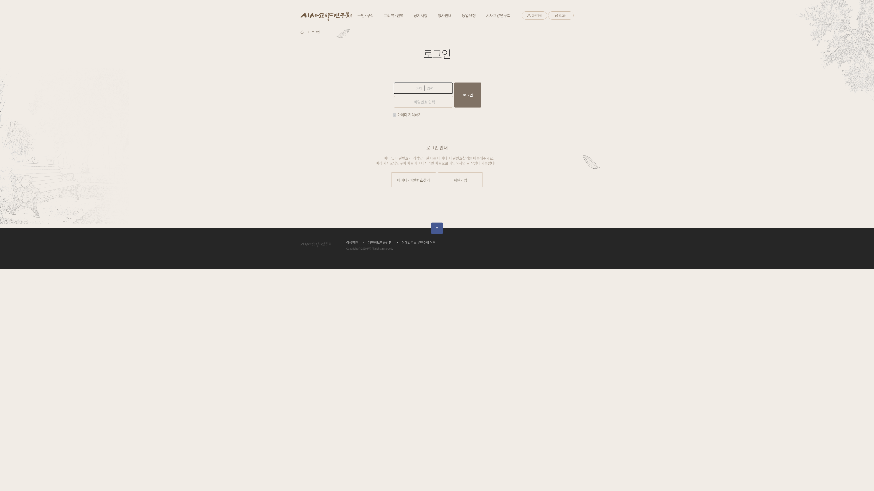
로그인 (563, 16)
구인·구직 (365, 15)
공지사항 (421, 15)
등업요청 (469, 15)
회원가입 (537, 16)
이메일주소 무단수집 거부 (419, 242)
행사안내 (445, 15)
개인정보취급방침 (380, 242)
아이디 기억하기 (409, 114)
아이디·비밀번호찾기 (413, 180)
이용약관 (352, 242)
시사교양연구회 (498, 15)
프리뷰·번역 (394, 15)
